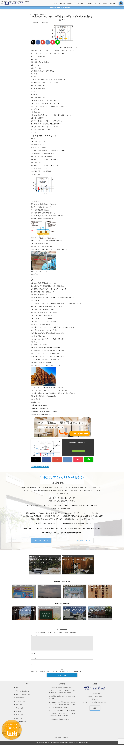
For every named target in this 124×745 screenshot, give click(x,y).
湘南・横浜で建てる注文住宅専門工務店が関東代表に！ (74, 586)
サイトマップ (66, 737)
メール (33, 658)
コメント (34, 635)
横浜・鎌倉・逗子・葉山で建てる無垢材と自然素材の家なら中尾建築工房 (58, 742)
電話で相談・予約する (41, 540)
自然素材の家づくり (21, 697)
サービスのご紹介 (78, 3)
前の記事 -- (45, 556)
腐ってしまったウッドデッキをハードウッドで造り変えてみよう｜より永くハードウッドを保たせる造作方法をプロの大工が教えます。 (100, 610)
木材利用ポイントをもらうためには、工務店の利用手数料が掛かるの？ (100, 586)
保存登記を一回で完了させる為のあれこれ (24, 585)
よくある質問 (89, 3)
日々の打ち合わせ (43, 585)
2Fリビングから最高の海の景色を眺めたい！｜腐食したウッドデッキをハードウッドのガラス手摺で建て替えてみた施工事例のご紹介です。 (24, 610)
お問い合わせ (113, 3)
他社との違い (19, 704)
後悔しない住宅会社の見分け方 (24, 694)
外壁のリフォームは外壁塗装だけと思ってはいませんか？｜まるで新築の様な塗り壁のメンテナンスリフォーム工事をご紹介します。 (74, 610)
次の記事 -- (77, 556)
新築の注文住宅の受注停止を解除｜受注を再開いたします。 (49, 608)
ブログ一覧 (97, 3)
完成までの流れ (20, 708)
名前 (33, 653)
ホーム (55, 3)
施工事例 (18, 711)
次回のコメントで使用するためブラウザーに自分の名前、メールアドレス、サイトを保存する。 (56, 671)
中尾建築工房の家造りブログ (40, 466)
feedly (78, 451)
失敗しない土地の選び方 (66, 3)
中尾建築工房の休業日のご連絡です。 (59, 719)
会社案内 (105, 3)
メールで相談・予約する (82, 540)
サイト (33, 664)
